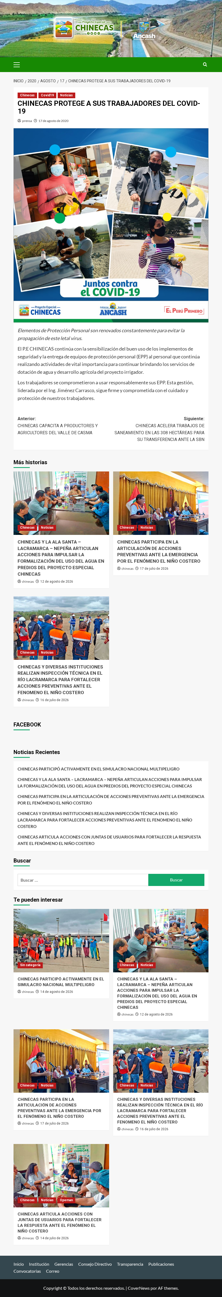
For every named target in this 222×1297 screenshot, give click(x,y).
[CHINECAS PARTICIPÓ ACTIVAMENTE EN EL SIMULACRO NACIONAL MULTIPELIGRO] (61, 940)
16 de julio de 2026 (54, 700)
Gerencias (63, 1264)
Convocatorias (27, 1271)
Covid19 (47, 95)
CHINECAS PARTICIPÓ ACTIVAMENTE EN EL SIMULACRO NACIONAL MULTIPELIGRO (98, 768)
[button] (19, 64)
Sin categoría (30, 965)
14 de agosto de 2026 (56, 992)
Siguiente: (159, 429)
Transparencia (130, 1264)
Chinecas (27, 95)
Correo (52, 1271)
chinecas (28, 581)
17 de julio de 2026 (154, 569)
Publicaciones (161, 1264)
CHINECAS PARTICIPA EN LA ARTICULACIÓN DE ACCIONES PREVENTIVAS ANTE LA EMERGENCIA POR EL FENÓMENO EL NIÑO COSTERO (111, 799)
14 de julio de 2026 (54, 1238)
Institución (39, 1264)
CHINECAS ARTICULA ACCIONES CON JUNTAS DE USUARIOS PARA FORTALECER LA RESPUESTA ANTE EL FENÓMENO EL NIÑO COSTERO (109, 840)
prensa (27, 121)
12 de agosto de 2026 (56, 581)
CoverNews (139, 1288)
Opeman (66, 1200)
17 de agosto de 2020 (53, 121)
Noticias (66, 95)
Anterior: (58, 425)
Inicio (19, 1264)
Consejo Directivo (95, 1264)
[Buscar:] (83, 880)
